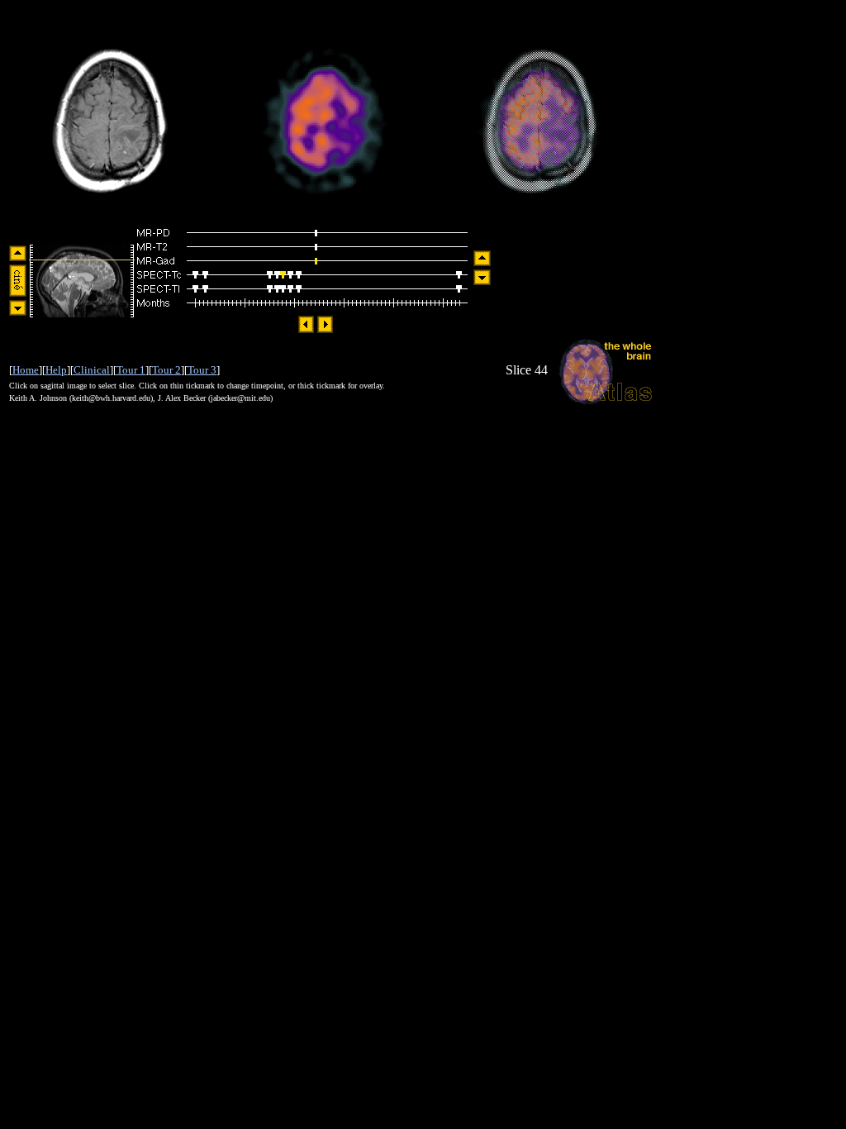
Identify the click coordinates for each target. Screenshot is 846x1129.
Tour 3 (202, 370)
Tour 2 (166, 370)
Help (56, 370)
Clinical (92, 370)
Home (25, 370)
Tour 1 (130, 370)
